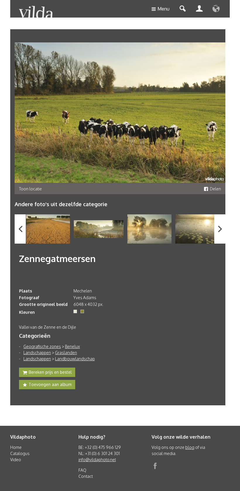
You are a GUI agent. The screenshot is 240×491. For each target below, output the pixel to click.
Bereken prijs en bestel (50, 372)
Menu (163, 9)
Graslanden (66, 352)
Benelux (72, 346)
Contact (85, 476)
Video (15, 459)
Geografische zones (42, 346)
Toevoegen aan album (50, 384)
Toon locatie (30, 188)
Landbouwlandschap (75, 358)
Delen (215, 188)
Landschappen (37, 352)
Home (16, 447)
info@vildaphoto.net (97, 459)
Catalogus (20, 453)
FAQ (82, 470)
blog (189, 447)
